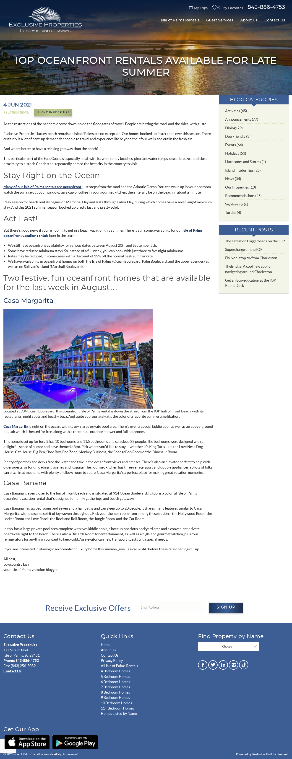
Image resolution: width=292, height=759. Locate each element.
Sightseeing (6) (236, 204)
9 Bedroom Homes (115, 697)
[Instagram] (233, 665)
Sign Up (225, 607)
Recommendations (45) (243, 196)
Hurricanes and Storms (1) (245, 162)
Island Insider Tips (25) (243, 170)
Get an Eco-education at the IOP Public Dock (250, 283)
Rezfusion (258, 754)
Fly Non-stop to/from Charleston (251, 258)
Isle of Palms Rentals (180, 20)
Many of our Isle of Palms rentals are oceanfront (42, 187)
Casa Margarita (28, 301)
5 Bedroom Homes (115, 676)
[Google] (75, 742)
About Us (249, 20)
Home (105, 644)
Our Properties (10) (240, 187)
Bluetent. (283, 754)
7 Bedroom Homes (115, 687)
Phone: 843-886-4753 (21, 660)
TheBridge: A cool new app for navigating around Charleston (248, 269)
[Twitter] (213, 665)
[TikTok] (243, 664)
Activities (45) (236, 111)
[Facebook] (202, 665)
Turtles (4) (233, 212)
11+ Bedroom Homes (117, 708)
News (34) (233, 179)
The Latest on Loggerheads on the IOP (255, 241)
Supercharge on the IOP (244, 249)
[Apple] (27, 742)
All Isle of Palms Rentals (119, 666)
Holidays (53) (235, 153)
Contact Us (274, 20)
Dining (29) (234, 128)
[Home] (44, 20)
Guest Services (219, 20)
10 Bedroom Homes (116, 703)
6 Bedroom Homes (115, 682)
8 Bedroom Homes (115, 692)
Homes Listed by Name (119, 713)
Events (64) (234, 145)
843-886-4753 (266, 7)
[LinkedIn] (223, 665)
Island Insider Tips (53, 112)
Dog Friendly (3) (237, 136)
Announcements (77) (241, 119)
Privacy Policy (112, 660)
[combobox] (228, 646)
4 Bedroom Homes (115, 671)
